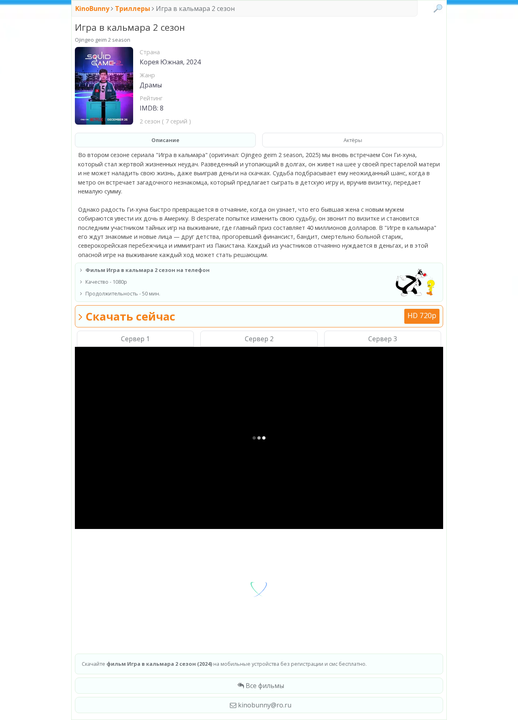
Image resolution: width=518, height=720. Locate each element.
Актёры (353, 140)
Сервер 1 (135, 338)
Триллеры (132, 8)
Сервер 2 (259, 338)
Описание (165, 140)
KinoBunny (93, 8)
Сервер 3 (382, 338)
